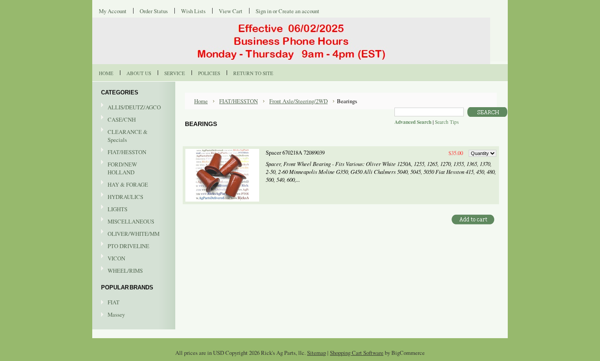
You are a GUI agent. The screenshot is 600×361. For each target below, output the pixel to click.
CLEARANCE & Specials (128, 136)
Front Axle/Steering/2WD (298, 101)
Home (201, 101)
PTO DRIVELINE (125, 246)
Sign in (263, 11)
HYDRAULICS (122, 197)
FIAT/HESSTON (123, 152)
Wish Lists (193, 11)
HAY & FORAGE (124, 184)
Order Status (154, 11)
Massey (116, 314)
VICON (113, 258)
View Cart (230, 11)
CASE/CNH (118, 120)
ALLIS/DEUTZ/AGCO (131, 107)
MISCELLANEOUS (127, 221)
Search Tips (447, 122)
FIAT (113, 302)
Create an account (298, 11)
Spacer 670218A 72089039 (295, 152)
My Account (113, 11)
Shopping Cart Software (356, 353)
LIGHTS (117, 209)
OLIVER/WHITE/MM (130, 234)
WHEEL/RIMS (125, 270)
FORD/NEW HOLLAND (119, 168)
